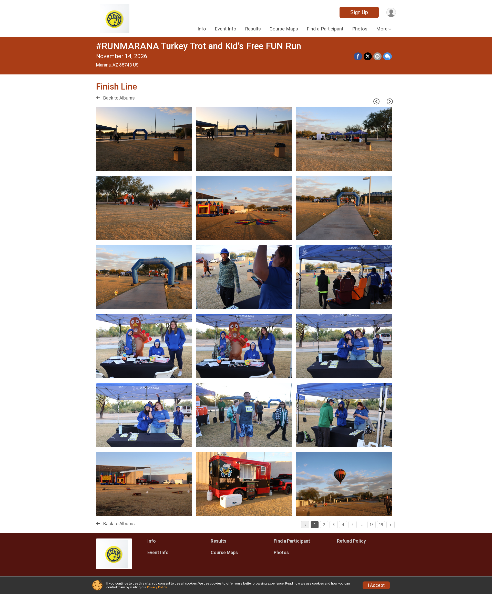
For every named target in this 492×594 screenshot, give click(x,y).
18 (372, 525)
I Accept (376, 585)
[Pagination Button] (390, 524)
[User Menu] (391, 12)
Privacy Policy (157, 587)
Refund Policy (351, 541)
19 (381, 525)
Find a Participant (325, 28)
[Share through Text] (387, 56)
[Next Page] (390, 101)
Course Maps (284, 28)
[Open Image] (144, 139)
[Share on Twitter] (368, 56)
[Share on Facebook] (358, 56)
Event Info (225, 28)
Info (202, 28)
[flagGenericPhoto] (173, 164)
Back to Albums (118, 98)
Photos (359, 28)
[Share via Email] (377, 56)
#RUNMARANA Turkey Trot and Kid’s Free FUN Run (198, 46)
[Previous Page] (376, 101)
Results (253, 28)
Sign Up (359, 12)
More (381, 28)
